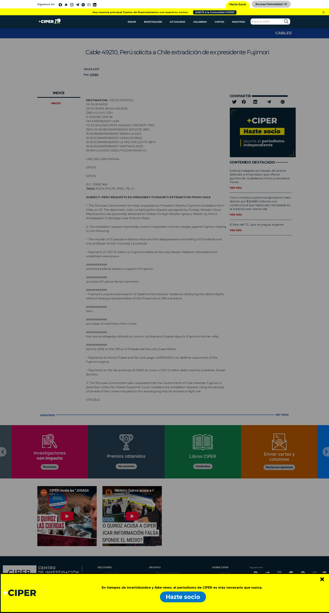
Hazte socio (183, 596)
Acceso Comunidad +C (271, 4)
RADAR (132, 21)
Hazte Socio (237, 4)
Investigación (153, 21)
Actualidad (177, 21)
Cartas (219, 21)
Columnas (200, 21)
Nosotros (238, 21)
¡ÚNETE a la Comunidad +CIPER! (214, 12)
